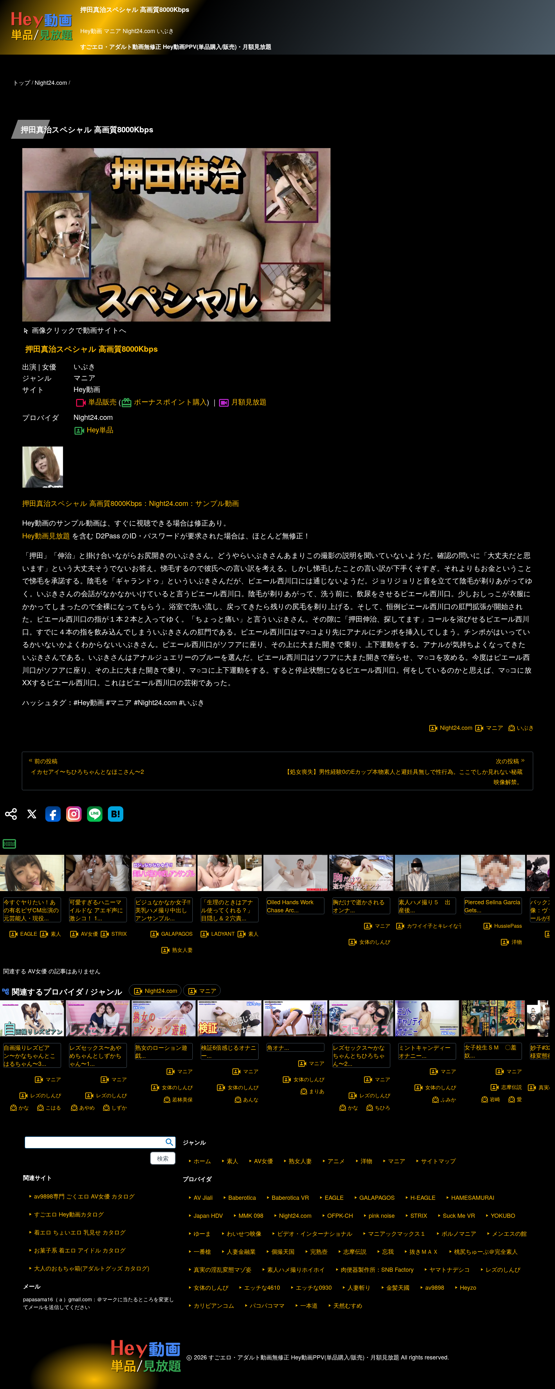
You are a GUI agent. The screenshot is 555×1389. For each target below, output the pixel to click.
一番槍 (202, 1251)
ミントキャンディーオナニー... (425, 1051)
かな (24, 1107)
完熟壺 (319, 1251)
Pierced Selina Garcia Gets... (492, 906)
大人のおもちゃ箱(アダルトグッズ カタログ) (91, 1268)
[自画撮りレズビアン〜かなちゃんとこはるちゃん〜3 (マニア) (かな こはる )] (32, 1034)
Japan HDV (208, 1215)
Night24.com (456, 727)
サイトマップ (438, 1160)
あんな (251, 1099)
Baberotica (242, 1197)
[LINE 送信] (94, 814)
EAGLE (28, 933)
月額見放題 (249, 401)
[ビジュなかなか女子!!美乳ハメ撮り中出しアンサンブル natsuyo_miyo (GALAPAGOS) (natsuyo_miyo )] (164, 889)
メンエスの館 (509, 1233)
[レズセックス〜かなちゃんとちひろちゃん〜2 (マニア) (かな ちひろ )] (361, 1034)
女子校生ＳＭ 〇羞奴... (490, 1051)
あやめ (87, 1107)
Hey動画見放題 (46, 535)
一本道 (309, 1305)
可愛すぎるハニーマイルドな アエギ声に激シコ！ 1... (96, 910)
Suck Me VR (459, 1215)
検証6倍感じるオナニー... (228, 1051)
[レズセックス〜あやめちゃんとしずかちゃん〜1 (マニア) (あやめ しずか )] (98, 1034)
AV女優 (89, 933)
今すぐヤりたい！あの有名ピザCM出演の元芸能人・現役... (31, 910)
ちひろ (382, 1107)
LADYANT (223, 933)
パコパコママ (267, 1305)
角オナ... (278, 1047)
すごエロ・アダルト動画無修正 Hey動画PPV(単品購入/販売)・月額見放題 (175, 46)
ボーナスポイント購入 (170, 401)
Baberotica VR (290, 1197)
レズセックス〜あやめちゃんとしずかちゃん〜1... (95, 1055)
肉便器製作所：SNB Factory (377, 1269)
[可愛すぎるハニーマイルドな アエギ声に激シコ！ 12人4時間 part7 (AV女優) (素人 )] (98, 889)
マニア (494, 727)
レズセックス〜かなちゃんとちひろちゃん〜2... (359, 1055)
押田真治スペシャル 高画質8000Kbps (91, 348)
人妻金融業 (241, 1251)
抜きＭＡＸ (424, 1251)
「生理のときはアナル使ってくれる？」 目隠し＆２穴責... (230, 910)
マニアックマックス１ (397, 1233)
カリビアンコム (214, 1305)
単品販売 (102, 401)
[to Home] (42, 40)
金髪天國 (398, 1287)
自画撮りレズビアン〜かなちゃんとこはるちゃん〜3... (30, 1055)
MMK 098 (251, 1215)
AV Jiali (203, 1197)
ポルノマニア (459, 1233)
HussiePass (508, 925)
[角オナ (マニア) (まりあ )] (295, 1034)
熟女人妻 (182, 949)
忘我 (388, 1251)
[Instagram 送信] (74, 814)
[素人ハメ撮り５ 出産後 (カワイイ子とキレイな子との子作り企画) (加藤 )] (427, 889)
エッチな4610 (262, 1287)
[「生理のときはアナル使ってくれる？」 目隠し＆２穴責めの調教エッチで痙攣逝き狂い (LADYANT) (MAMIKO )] (230, 889)
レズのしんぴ (45, 1095)
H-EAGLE (423, 1197)
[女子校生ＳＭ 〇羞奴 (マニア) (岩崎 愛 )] (493, 1034)
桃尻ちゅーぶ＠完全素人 (486, 1251)
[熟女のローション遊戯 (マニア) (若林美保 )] (164, 1034)
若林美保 (182, 1099)
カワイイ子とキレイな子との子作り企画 (453, 925)
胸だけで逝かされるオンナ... (359, 906)
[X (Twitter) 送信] (32, 814)
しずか (119, 1107)
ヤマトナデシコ (449, 1269)
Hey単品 (100, 429)
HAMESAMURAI (472, 1197)
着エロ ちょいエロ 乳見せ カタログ (80, 1232)
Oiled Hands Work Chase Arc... (290, 906)
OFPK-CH (340, 1215)
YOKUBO (503, 1215)
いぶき (525, 727)
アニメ (336, 1160)
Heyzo (468, 1287)
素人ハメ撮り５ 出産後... (425, 906)
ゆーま (202, 1233)
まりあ (316, 1091)
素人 (56, 933)
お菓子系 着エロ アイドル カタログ (80, 1250)
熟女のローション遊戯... (161, 1051)
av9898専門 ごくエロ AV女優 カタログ (84, 1196)
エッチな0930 (314, 1287)
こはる (53, 1107)
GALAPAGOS (177, 933)
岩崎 (495, 1099)
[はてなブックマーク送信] (115, 814)
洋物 (517, 941)
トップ (21, 82)
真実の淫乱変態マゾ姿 (222, 1269)
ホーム (202, 1160)
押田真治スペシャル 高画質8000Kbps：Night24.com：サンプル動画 (130, 503)
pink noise (382, 1215)
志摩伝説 (511, 1087)
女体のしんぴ (374, 941)
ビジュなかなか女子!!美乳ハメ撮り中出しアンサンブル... (162, 910)
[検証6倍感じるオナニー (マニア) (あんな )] (230, 1034)
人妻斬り (359, 1287)
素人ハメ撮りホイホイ (296, 1269)
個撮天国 (283, 1251)
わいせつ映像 (244, 1233)
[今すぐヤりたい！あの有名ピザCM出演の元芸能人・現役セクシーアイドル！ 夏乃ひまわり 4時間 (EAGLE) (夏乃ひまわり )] (32, 889)
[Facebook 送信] (53, 814)
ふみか (448, 1099)
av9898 (434, 1287)
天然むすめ (347, 1305)
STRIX (119, 933)
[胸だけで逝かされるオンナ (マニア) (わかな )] (361, 889)
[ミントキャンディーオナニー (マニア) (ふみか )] (427, 1034)
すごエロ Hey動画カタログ (69, 1214)
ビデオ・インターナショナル (314, 1233)
